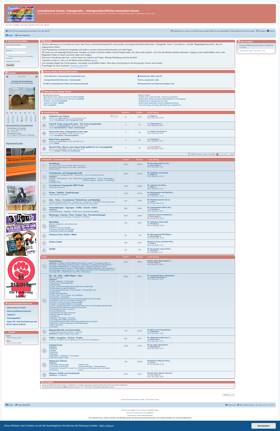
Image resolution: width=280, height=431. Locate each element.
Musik (57, 143)
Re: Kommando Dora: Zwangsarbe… (161, 275)
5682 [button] (231, 154)
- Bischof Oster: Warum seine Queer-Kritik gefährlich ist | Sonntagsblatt (162, 99)
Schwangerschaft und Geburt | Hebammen (74, 265)
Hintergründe (55, 285)
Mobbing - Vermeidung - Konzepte (63, 318)
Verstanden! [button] (264, 426)
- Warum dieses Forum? (16, 308)
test (81, 370)
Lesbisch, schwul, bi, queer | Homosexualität (66, 302)
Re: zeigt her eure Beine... (157, 185)
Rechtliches (55, 316)
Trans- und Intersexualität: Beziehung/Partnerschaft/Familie (72, 286)
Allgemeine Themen (58, 361)
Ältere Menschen (57, 325)
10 (13, 117)
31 (13, 122)
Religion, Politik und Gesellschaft (67, 151)
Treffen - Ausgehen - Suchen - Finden (66, 338)
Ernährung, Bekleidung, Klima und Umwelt (95, 368)
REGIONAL (54, 222)
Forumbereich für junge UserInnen (63, 313)
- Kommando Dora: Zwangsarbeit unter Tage (152, 101)
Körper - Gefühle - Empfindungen (64, 193)
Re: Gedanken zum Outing (157, 173)
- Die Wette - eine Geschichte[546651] (55, 101)
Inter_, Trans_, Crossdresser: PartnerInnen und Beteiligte (74, 200)
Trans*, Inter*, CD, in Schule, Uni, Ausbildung (67, 295)
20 (26, 119)
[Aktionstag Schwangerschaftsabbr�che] (22, 235)
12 (22, 117)
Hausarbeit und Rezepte (59, 366)
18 (17, 119)
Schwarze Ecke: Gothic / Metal (62, 234)
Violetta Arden (155, 124)
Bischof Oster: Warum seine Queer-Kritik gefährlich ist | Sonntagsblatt (80, 147)
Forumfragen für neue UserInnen (62, 309)
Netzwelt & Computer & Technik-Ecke (64, 368)
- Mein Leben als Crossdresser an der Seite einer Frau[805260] (63, 99)
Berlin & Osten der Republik (60, 228)
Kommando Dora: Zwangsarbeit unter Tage (68, 132)
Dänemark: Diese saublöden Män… (160, 242)
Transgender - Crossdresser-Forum (56, 160)
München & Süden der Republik (62, 231)
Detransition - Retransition (60, 297)
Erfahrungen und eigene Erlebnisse (63, 288)
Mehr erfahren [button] (106, 425)
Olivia (152, 243)
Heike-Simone (63, 118)
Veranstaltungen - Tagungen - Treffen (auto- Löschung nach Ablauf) (75, 211)
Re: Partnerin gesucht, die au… (159, 200)
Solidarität (63, 375)
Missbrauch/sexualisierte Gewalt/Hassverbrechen (68, 307)
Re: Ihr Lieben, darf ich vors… (158, 163)
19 (22, 119)
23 (8, 121)
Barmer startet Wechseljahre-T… (159, 261)
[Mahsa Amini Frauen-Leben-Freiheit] (22, 197)
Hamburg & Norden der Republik (62, 229)
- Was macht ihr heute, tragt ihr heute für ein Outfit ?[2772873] (63, 97)
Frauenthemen (55, 261)
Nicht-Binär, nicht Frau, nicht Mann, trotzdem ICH (68, 300)
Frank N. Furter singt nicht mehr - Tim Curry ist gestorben (75, 124)
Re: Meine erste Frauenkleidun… (159, 330)
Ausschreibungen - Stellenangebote (92, 366)
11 (17, 117)
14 (31, 117)
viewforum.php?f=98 (78, 66)
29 (35, 121)
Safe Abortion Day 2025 (71, 272)
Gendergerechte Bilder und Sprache (63, 320)
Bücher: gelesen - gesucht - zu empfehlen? (99, 180)
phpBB (132, 410)
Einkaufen (54, 352)
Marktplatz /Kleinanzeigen (60, 364)
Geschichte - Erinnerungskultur (67, 135)
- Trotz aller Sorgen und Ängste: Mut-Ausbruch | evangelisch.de (159, 105)
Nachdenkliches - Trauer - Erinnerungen (70, 128)
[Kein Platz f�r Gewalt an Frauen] (22, 164)
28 (31, 121)
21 (31, 119)
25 (17, 121)
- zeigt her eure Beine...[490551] (53, 103)
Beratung (54, 354)
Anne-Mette (62, 133)
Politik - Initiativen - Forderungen (62, 281)
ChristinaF (154, 209)
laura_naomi (154, 165)
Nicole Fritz (154, 339)
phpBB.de (150, 413)
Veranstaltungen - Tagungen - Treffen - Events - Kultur (73, 208)
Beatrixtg (153, 251)
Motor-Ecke (84, 364)
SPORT (52, 249)
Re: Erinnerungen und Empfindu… (160, 192)
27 (26, 121)
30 (8, 122)
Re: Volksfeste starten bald (157, 222)
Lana (152, 362)
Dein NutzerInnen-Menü (18, 41)
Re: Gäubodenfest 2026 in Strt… (159, 207)
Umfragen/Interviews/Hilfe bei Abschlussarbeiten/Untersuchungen (74, 321)
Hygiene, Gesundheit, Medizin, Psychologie (66, 304)
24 (13, 121)
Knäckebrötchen (64, 126)
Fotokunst (54, 370)
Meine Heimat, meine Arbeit (69, 334)
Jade (152, 201)
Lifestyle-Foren (55, 345)
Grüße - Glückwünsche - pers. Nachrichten (66, 178)
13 (26, 117)
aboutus (94, 60)
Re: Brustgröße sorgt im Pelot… (159, 249)
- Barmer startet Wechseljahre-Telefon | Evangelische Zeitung (158, 103)
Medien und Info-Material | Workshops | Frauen (76, 263)
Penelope (153, 224)
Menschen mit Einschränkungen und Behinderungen (69, 323)
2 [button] (219, 154)
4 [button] (224, 154)
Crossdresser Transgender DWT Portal (66, 185)
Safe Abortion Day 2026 (84, 270)
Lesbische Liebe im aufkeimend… (160, 215)
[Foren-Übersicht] (21, 13)
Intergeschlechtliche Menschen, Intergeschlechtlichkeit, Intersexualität (75, 299)
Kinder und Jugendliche (59, 293)
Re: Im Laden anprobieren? (157, 345)
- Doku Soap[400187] (49, 105)
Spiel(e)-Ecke (56, 182)
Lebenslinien (55, 292)
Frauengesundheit (101, 263)
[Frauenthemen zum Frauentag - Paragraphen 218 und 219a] (22, 277)
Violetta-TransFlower (157, 131)
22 (35, 119)
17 (13, 119)
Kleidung (54, 349)
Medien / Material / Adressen (61, 314)
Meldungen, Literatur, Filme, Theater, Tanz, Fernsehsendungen (77, 215)
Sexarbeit (54, 327)
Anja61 (152, 116)
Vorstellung (54, 163)
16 (8, 119)
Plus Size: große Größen (60, 357)
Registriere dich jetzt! (13, 61)
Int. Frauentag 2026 (103, 270)
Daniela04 (153, 194)
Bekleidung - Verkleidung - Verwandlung (65, 356)
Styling (53, 350)
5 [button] (226, 154)
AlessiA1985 (154, 236)
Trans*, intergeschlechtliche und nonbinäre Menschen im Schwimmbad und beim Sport (81, 306)
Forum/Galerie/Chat (58, 311)
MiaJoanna (154, 346)
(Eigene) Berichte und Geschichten (64, 330)
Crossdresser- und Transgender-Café (69, 120)
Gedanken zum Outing (59, 116)
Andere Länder (55, 242)
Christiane (154, 139)
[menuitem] (270, 31)
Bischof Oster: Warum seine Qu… (160, 373)
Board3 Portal (134, 399)
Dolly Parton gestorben (59, 139)
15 (35, 117)
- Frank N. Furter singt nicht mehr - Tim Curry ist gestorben (158, 97)
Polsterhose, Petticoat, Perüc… (159, 361)
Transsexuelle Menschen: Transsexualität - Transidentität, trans (73, 290)
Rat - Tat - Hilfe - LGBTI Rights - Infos (65, 276)
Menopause (86, 272)
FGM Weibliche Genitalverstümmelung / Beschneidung (93, 268)
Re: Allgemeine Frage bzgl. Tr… (159, 337)
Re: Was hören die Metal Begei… (159, 234)
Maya (152, 187)
